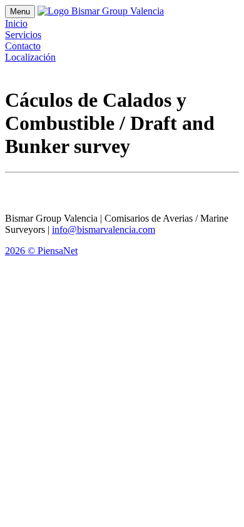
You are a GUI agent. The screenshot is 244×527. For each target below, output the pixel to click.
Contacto (23, 46)
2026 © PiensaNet (41, 250)
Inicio (16, 23)
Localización (30, 57)
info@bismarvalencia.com (103, 229)
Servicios (23, 34)
